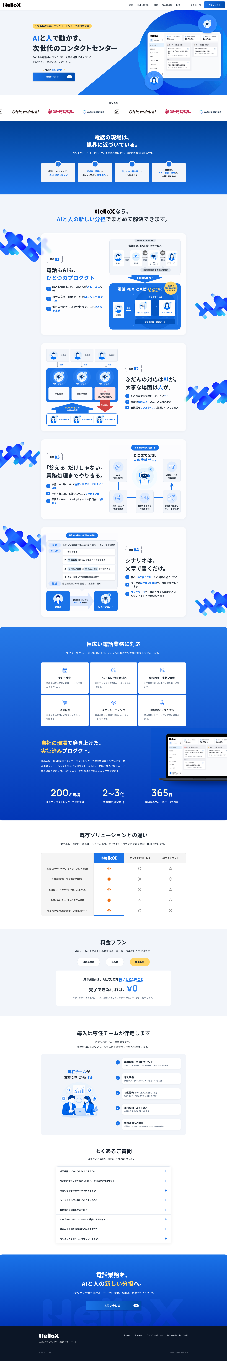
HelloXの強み (143, 4)
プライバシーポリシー (154, 1335)
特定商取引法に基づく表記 (177, 1335)
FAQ (178, 4)
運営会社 (127, 1335)
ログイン (194, 5)
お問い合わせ (214, 4)
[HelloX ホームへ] (12, 5)
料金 (156, 4)
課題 (131, 4)
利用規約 (138, 1335)
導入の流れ (167, 4)
